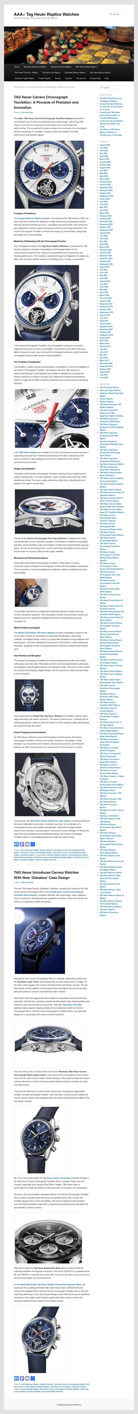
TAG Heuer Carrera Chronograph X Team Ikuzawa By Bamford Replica (112, 566)
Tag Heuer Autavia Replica (60, 66)
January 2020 (105, 301)
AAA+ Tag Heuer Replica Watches (46, 14)
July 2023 (104, 201)
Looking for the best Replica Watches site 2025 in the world (111, 124)
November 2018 (106, 329)
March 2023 (104, 213)
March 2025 (104, 159)
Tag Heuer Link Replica (51, 72)
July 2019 (104, 318)
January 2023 (105, 218)
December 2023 (106, 187)
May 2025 (103, 153)
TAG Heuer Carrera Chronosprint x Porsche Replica (110, 583)
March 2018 (104, 343)
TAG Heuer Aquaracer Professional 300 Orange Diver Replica (110, 452)
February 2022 (105, 249)
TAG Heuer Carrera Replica (86, 66)
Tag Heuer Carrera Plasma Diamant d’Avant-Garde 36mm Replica (110, 634)
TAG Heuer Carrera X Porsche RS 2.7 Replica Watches (109, 716)
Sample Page (95, 78)
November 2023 (106, 190)
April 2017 (104, 357)
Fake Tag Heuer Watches (23, 857)
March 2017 (104, 360)
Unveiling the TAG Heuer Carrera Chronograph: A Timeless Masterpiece (110, 115)
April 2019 (104, 320)
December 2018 (106, 326)
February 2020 (105, 298)
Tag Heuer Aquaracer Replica (34, 66)
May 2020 (103, 289)
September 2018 (106, 335)
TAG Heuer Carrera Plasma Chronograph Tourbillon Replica (111, 626)
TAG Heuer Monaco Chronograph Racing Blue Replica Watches (110, 836)
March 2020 (104, 295)
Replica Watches (46, 850)
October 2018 (105, 332)
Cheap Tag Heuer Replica (78, 855)
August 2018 (105, 337)
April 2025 (104, 156)
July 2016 (104, 374)
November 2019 (106, 306)
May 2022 (103, 241)
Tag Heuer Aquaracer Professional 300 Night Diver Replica (111, 444)
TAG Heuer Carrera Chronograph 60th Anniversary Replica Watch (111, 526)
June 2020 (104, 286)
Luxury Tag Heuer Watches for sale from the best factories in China (111, 106)
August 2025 (105, 145)
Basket (58, 78)
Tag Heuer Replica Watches (45, 859)
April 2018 (104, 340)
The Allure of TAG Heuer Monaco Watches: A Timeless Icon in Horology (111, 132)
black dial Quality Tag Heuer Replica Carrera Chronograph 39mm (51, 1284)
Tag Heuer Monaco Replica (74, 72)
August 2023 (105, 198)
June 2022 (104, 238)
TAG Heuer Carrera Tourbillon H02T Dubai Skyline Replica (109, 696)
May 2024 (103, 173)
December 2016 (106, 363)
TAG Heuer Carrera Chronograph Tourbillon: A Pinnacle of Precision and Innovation (46, 102)
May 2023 (103, 207)
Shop (107, 78)
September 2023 (106, 196)
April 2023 (104, 210)
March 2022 (104, 247)
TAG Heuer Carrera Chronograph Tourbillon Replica (53, 857)
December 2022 (106, 221)
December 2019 (106, 303)
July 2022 (104, 235)
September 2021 (106, 264)
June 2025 (104, 150)
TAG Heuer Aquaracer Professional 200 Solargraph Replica (111, 427)
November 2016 (106, 366)
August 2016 (105, 372)
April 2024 (104, 176)
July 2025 (104, 147)
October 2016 (105, 369)
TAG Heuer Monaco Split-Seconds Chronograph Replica (110, 878)
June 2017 (104, 352)
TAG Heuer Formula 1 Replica (26, 72)
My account (81, 78)
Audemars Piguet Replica (24, 78)
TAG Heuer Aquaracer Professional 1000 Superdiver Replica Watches (111, 413)
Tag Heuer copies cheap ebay (56, 1177)
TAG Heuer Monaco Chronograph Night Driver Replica (110, 827)
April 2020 (104, 292)
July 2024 (104, 170)
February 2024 (105, 181)
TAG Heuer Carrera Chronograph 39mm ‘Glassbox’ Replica (108, 518)
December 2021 (106, 255)
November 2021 (106, 258)
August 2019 (105, 315)
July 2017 (104, 349)
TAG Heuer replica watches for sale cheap (49, 820)
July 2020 (104, 284)
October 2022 (105, 227)
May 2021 (103, 275)
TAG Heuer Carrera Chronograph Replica (36, 852)
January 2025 (105, 161)
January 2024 (105, 184)
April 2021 (104, 278)
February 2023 (105, 215)
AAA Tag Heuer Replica (30, 850)
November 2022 (106, 224)
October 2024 (105, 164)
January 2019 (105, 323)
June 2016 (104, 377)
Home (17, 66)
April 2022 (104, 244)
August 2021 (105, 267)
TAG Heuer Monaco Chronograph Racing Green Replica (111, 844)
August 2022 (105, 233)
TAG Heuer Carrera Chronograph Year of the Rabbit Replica (110, 575)
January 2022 (105, 252)
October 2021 (105, 261)
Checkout (68, 78)
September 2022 (106, 230)
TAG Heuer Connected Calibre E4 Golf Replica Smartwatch (109, 742)
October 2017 (105, 346)
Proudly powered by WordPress (69, 1405)
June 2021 (104, 272)
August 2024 (105, 167)
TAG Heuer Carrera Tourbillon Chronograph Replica (110, 688)
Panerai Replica (45, 78)
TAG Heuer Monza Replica (100, 72)
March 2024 (104, 179)
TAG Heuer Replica (28, 452)
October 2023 (105, 193)
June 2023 (104, 204)
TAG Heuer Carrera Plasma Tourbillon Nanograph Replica (111, 654)
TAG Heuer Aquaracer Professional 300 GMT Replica (109, 435)
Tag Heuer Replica (27, 855)
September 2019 (106, 312)
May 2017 (103, 355)
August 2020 (105, 281)
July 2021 (104, 269)
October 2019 (105, 309)
